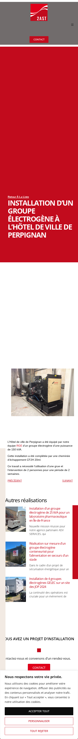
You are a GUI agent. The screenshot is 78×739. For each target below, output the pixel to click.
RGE (19, 445)
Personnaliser (39, 721)
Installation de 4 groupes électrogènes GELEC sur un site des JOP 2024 (49, 583)
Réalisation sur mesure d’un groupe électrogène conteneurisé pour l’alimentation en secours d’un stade (49, 551)
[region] (39, 704)
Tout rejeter (39, 731)
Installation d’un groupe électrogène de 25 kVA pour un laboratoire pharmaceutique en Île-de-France (49, 514)
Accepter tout (39, 711)
